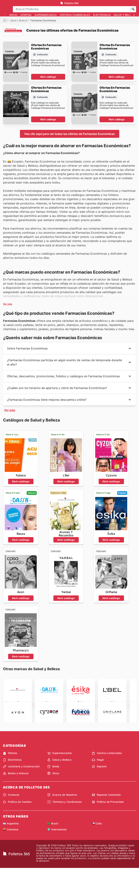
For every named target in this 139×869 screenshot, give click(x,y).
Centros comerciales (75, 15)
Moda (55, 766)
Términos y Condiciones (67, 801)
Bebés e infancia (18, 773)
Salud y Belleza (124, 15)
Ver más (7, 304)
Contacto (13, 794)
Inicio (13, 15)
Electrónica (102, 15)
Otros (55, 773)
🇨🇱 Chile (97, 823)
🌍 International (57, 829)
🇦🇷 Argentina (11, 823)
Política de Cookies (19, 801)
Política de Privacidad (110, 801)
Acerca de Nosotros (64, 794)
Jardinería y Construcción (24, 766)
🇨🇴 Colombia (10, 829)
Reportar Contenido (109, 794)
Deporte (102, 766)
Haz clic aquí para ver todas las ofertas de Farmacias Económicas (69, 134)
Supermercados (45, 15)
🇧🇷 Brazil (52, 823)
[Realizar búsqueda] (133, 9)
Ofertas (25, 15)
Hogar (100, 759)
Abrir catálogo (48, 76)
